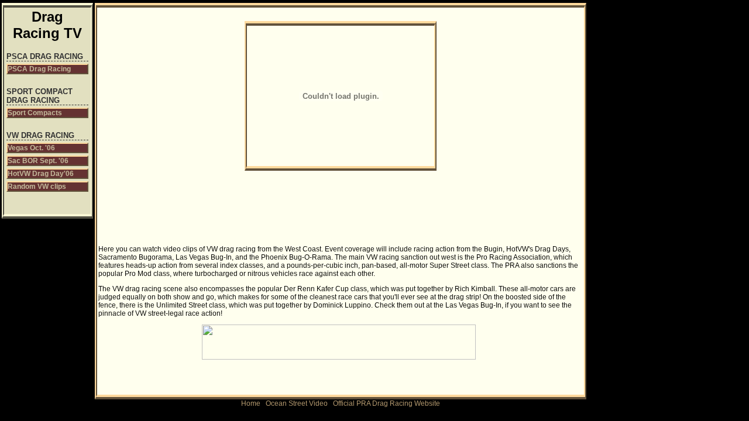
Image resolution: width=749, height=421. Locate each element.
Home (250, 403)
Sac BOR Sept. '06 (38, 161)
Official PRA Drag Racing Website (386, 403)
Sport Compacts (35, 113)
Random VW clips (37, 186)
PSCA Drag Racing (39, 69)
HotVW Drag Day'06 (41, 174)
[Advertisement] (172, 99)
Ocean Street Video (297, 403)
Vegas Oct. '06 (31, 148)
